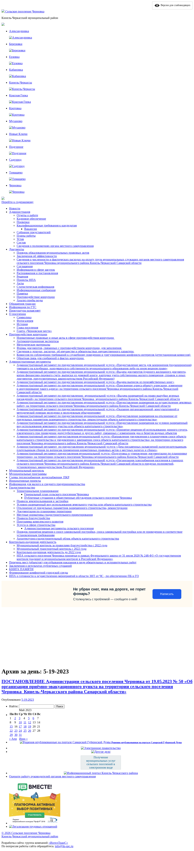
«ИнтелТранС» (58, 842)
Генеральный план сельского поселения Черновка (56, 494)
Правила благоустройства (33, 518)
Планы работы (26, 235)
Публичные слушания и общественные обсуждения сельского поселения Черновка (78, 497)
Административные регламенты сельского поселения (59, 528)
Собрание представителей (34, 232)
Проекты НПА (26, 280)
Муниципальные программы (28, 474)
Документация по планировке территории (44, 511)
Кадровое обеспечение (31, 218)
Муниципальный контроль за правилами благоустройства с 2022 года (62, 545)
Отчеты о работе (27, 215)
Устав (20, 239)
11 (24, 722)
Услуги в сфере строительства (36, 525)
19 (29, 726)
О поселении (17, 314)
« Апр (13, 738)
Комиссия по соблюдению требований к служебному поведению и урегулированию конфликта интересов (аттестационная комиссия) (104, 354)
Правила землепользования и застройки (42, 501)
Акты (20, 283)
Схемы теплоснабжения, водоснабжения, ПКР (39, 477)
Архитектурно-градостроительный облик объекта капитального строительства (68, 538)
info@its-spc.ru (64, 846)
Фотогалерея (25, 320)
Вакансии (30, 228)
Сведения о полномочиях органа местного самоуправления (55, 245)
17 (20, 726)
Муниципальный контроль (26, 470)
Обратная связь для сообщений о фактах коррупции (50, 358)
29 (11, 734)
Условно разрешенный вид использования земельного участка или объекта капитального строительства (84, 504)
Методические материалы (33, 344)
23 (15, 730)
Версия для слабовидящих (175, 5)
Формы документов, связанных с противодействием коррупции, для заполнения (69, 348)
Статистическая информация (35, 286)
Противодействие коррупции (36, 297)
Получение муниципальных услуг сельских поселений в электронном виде (101, 762)
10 (20, 722)
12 (29, 722)
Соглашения (25, 266)
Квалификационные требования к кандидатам (47, 225)
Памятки (22, 293)
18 (25, 726)
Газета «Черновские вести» (34, 331)
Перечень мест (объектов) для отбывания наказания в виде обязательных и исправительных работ (72, 562)
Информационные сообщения (36, 290)
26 (29, 730)
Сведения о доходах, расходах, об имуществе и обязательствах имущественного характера (75, 351)
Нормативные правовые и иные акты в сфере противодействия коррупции (66, 337)
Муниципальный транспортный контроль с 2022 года (51, 548)
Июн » (23, 738)
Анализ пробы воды (30, 300)
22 (11, 730)
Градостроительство (22, 487)
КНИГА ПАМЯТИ (21, 569)
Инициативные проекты (25, 480)
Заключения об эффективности (37, 256)
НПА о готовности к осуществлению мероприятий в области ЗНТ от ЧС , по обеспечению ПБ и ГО (74, 576)
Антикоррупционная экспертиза (38, 341)
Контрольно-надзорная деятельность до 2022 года (49, 552)
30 (15, 734)
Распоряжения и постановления (37, 273)
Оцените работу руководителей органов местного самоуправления (52, 776)
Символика (24, 317)
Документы (16, 249)
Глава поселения (27, 327)
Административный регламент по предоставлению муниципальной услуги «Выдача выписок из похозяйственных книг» (95, 382)
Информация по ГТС (22, 307)
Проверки (23, 222)
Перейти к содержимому (18, 202)
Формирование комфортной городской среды (38, 572)
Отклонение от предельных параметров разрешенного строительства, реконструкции (72, 508)
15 (11, 726)
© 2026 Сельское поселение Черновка (26, 833)
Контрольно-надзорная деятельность (32, 542)
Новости (14, 208)
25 (25, 730)
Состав (21, 242)
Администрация (19, 211)
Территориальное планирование (38, 491)
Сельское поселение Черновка (24, 11)
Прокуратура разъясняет (25, 310)
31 (20, 734)
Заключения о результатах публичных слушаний (40, 565)
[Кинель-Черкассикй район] (3, 11)
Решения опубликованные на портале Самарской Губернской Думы (146, 742)
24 (20, 730)
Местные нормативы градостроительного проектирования (55, 514)
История (22, 324)
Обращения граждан (22, 303)
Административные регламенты (30, 361)
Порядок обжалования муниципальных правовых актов (53, 252)
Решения (22, 276)
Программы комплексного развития (40, 521)
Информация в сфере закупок (36, 269)
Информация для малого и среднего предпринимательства (47, 484)
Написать (167, 594)
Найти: (13, 706)
